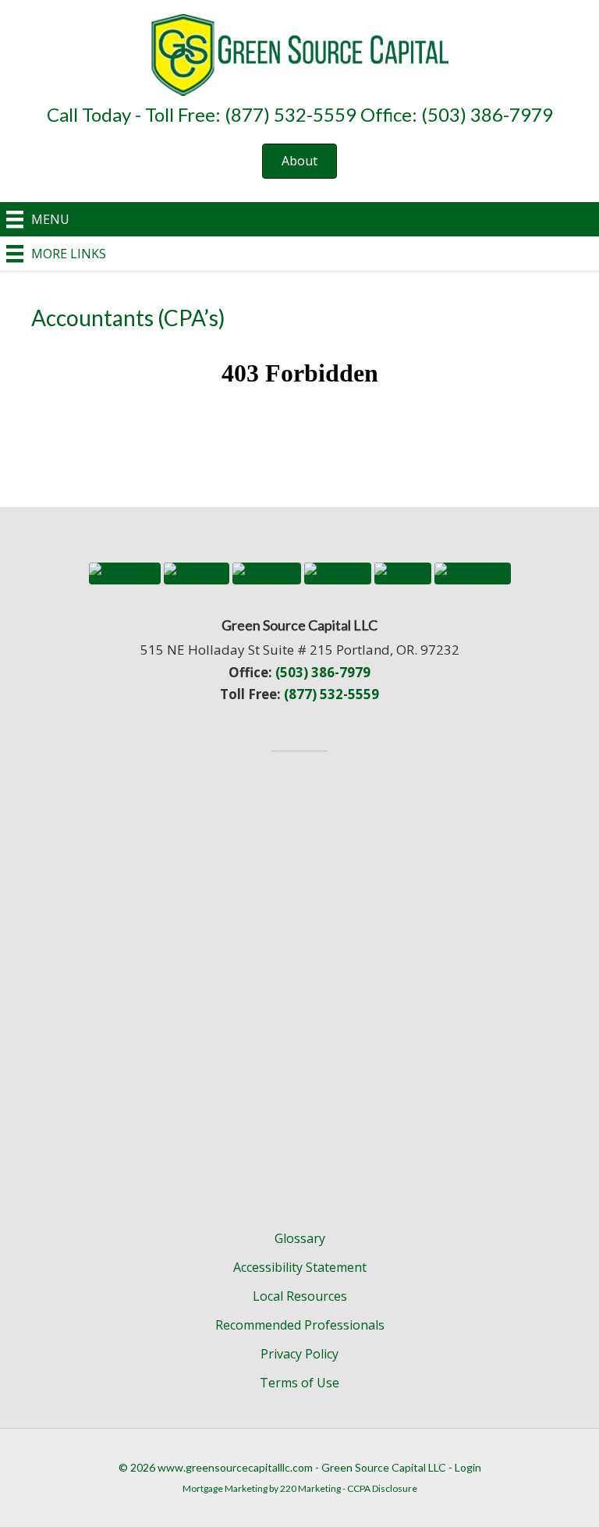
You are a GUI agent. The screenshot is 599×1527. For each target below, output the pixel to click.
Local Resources (300, 1296)
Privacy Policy (299, 1353)
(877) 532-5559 (331, 694)
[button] (299, 161)
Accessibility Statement (300, 1267)
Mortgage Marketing (225, 1488)
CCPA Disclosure (382, 1488)
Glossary (300, 1238)
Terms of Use (299, 1382)
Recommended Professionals (300, 1324)
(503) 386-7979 (322, 672)
